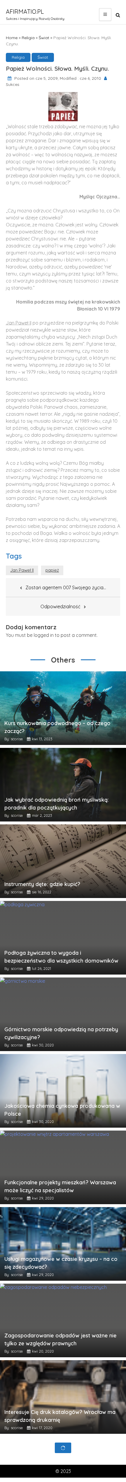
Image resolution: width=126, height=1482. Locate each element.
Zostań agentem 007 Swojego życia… (65, 587)
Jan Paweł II (22, 570)
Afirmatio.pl (25, 11)
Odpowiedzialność (60, 606)
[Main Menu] (105, 14)
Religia (28, 37)
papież (52, 570)
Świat (44, 37)
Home (12, 37)
